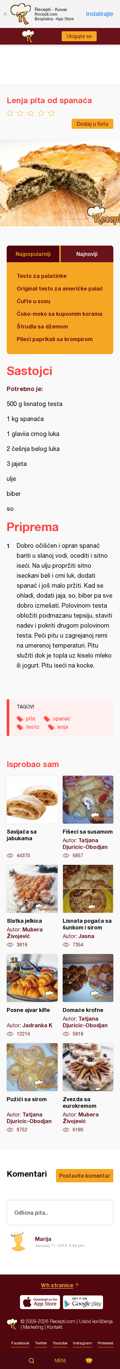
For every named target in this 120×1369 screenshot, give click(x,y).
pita (30, 718)
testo (32, 727)
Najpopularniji (33, 254)
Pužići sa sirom (32, 1088)
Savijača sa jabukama (32, 817)
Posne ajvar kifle (32, 995)
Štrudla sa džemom (42, 326)
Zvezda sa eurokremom (88, 1088)
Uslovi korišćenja (96, 1321)
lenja (62, 727)
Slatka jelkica (32, 906)
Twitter (41, 1343)
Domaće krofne (88, 995)
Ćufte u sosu (33, 301)
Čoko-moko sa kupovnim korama (59, 313)
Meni (60, 1360)
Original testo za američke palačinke (60, 288)
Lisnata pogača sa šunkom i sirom (88, 906)
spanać (62, 718)
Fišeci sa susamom (88, 817)
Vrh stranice (57, 1285)
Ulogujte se (79, 36)
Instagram (82, 1343)
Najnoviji (87, 254)
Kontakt (54, 1327)
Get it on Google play (83, 1302)
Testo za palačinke (42, 276)
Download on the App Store (40, 1302)
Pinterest (105, 1343)
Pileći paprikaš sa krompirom (55, 339)
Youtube (60, 1343)
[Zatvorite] (5, 14)
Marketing (33, 1327)
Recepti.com (12, 1324)
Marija (43, 1239)
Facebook (20, 1343)
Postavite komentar (84, 1175)
